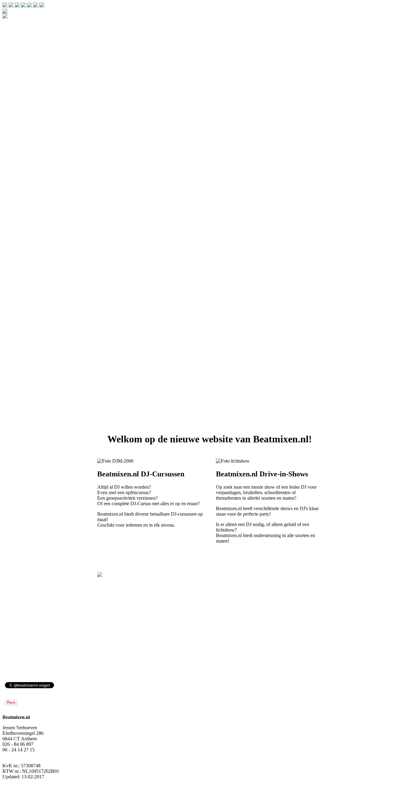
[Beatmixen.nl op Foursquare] (29, 5)
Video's (13, 342)
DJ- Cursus (20, 165)
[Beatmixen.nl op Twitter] (11, 5)
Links (14, 391)
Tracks (13, 357)
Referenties (25, 373)
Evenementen (30, 181)
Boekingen (24, 278)
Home (15, 102)
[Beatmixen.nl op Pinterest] (23, 5)
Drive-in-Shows (26, 198)
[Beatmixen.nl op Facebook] (4, 5)
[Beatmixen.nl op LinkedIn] (17, 5)
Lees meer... (109, 546)
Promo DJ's (21, 212)
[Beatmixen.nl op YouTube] (35, 5)
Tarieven (20, 261)
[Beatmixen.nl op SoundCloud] (49, 5)
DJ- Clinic (18, 151)
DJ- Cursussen (32, 120)
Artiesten (17, 296)
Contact (19, 409)
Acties (15, 243)
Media (15, 311)
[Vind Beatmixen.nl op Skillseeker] (109, 574)
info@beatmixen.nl (21, 755)
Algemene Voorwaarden (26, 782)
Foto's (12, 328)
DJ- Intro (17, 136)
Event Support (25, 227)
